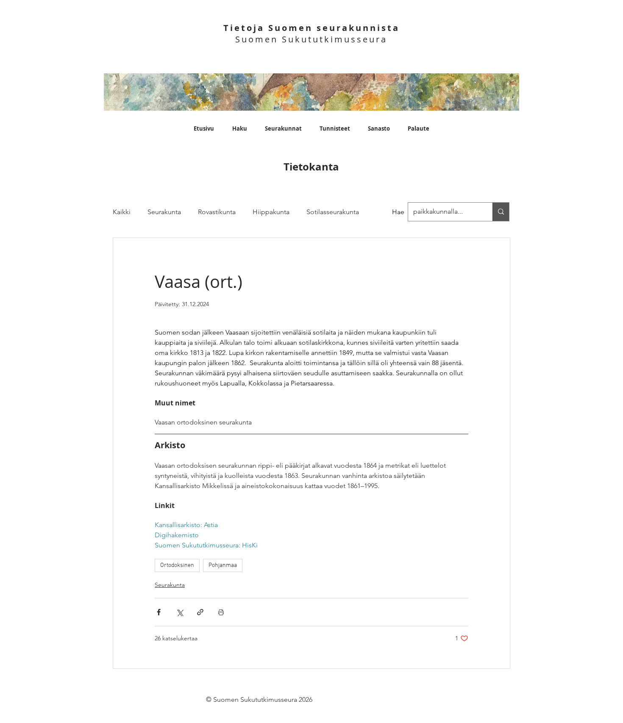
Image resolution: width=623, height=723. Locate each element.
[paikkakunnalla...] (500, 212)
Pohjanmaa (223, 565)
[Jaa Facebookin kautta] (159, 612)
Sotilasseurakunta (332, 212)
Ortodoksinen (177, 565)
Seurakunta (164, 212)
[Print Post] (221, 612)
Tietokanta (311, 166)
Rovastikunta (217, 212)
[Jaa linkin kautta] (200, 612)
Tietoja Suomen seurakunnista (311, 27)
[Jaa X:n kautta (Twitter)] (179, 612)
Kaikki (122, 212)
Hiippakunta (271, 212)
